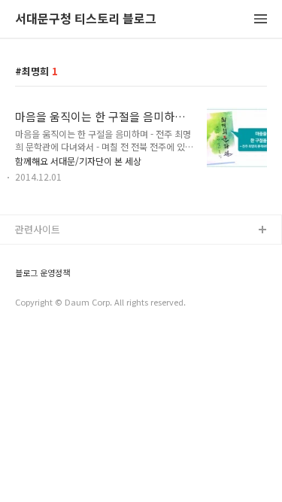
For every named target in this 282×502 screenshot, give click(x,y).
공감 (25, 279)
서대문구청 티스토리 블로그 (85, 19)
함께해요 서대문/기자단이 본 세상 (78, 160)
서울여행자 (38, 327)
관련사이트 (37, 229)
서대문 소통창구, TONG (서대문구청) (92, 255)
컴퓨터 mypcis (47, 303)
